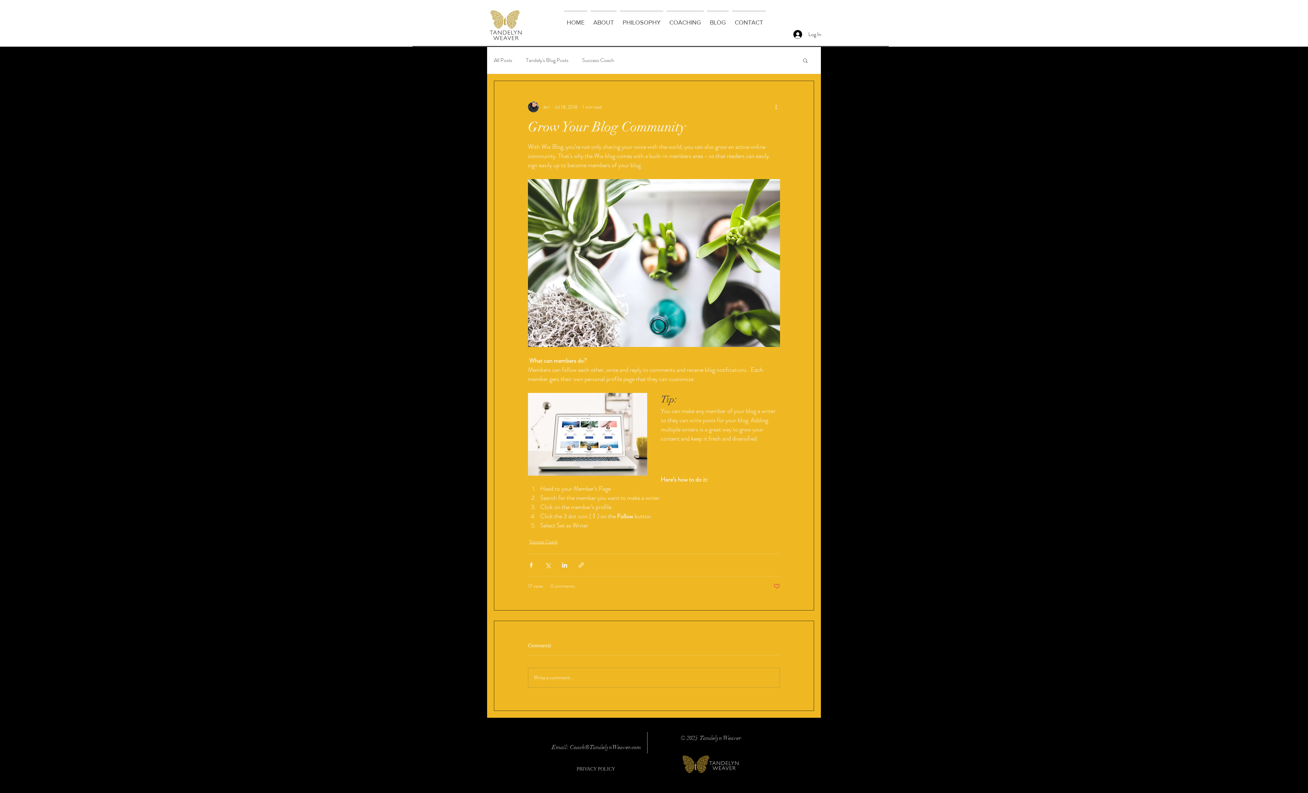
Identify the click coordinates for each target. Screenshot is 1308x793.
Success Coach (598, 60)
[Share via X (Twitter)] (548, 565)
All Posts (503, 60)
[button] (805, 60)
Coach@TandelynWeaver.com (605, 747)
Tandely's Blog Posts (547, 60)
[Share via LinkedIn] (564, 565)
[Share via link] (581, 565)
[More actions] (776, 107)
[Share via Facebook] (531, 565)
